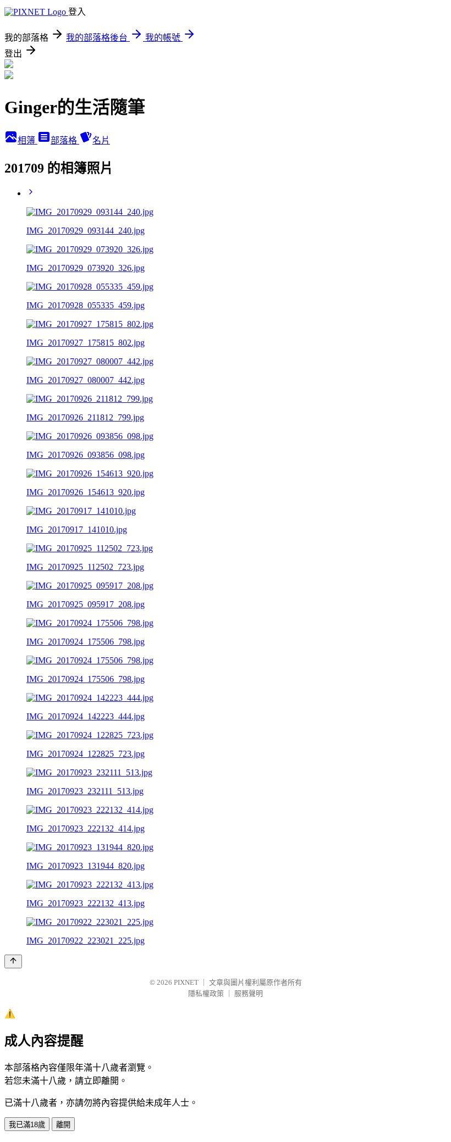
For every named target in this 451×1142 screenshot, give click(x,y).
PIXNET (186, 982)
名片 (101, 140)
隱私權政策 (206, 993)
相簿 (27, 140)
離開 (63, 1125)
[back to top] (13, 961)
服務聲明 (248, 993)
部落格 (65, 140)
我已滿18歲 (27, 1125)
